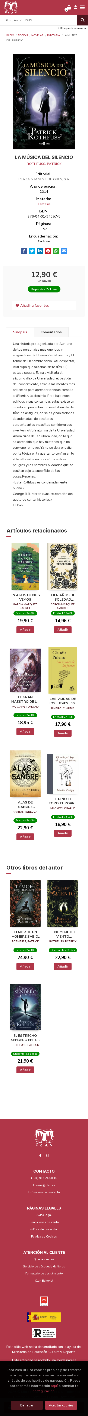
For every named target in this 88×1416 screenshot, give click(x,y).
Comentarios (51, 332)
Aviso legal (44, 1215)
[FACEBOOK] (40, 1155)
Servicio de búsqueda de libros (44, 1266)
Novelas (37, 35)
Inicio (10, 35)
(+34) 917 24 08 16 (44, 1178)
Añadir (25, 629)
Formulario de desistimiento (44, 1273)
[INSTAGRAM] (48, 1155)
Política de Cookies (44, 1237)
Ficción (23, 35)
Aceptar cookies (61, 1405)
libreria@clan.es (44, 1185)
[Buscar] (82, 20)
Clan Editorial (44, 1281)
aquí (54, 1385)
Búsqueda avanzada (73, 28)
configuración (43, 1391)
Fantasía (54, 35)
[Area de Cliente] (76, 7)
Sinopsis (20, 332)
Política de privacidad (44, 1229)
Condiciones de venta (44, 1222)
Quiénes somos (44, 1259)
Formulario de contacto (44, 1192)
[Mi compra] (69, 7)
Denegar (27, 1405)
